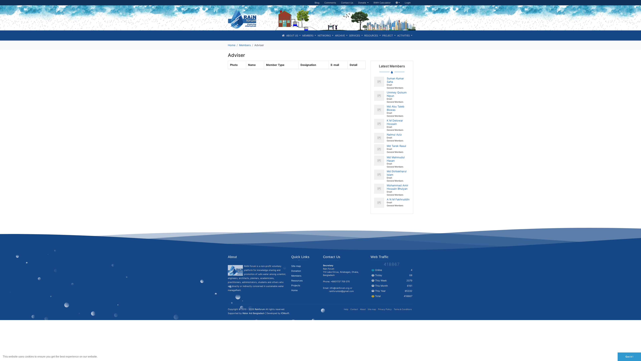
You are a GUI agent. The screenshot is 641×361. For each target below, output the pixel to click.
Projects (295, 285)
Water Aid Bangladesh (253, 313)
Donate (362, 2)
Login (408, 2)
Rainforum (260, 309)
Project (388, 35)
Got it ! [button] (629, 356)
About (363, 309)
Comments (330, 2)
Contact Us (347, 2)
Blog (317, 2)
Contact (354, 309)
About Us (292, 35)
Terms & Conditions (403, 309)
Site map (296, 266)
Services (355, 35)
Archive (340, 35)
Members (308, 35)
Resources (371, 35)
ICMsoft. (285, 313)
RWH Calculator (382, 2)
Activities (403, 35)
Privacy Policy (385, 309)
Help (346, 309)
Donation (296, 271)
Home (231, 45)
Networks (325, 35)
